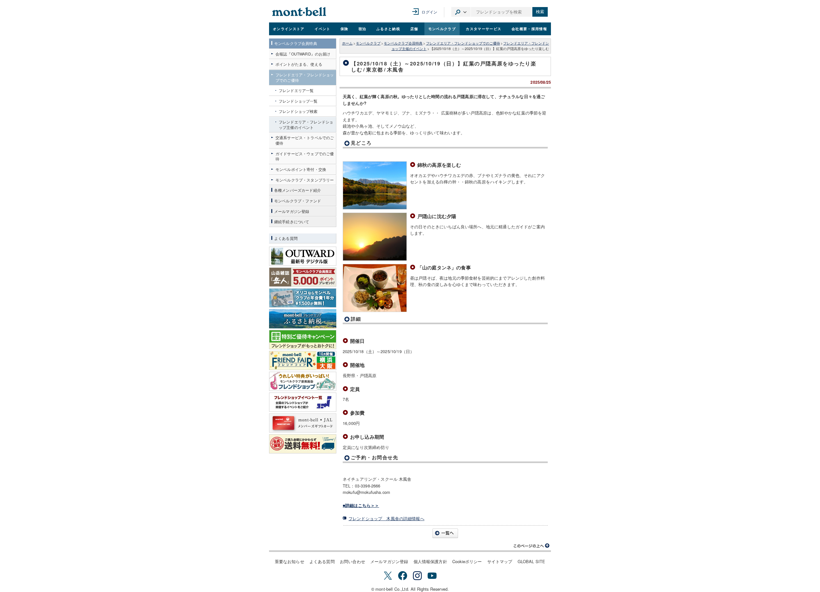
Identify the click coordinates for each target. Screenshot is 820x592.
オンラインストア (289, 28)
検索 (540, 11)
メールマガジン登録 (389, 561)
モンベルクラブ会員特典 (403, 43)
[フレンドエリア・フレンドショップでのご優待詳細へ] (302, 381)
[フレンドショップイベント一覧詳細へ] (302, 402)
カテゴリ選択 (461, 12)
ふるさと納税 (388, 28)
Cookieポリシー (467, 561)
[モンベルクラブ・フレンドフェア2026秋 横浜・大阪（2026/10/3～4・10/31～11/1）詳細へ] (302, 360)
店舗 (414, 28)
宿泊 (362, 28)
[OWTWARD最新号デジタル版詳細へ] (302, 256)
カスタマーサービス (483, 28)
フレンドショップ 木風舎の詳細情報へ (386, 518)
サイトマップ (499, 561)
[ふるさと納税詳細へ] (302, 318)
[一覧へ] (445, 533)
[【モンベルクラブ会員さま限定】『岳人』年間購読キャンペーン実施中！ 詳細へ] (302, 277)
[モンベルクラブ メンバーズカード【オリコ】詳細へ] (302, 298)
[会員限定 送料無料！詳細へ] (302, 443)
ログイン (429, 11)
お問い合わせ (352, 561)
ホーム (347, 43)
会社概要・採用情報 (529, 28)
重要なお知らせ (289, 561)
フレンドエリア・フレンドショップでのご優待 (463, 43)
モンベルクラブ (442, 28)
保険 (344, 28)
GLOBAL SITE (531, 561)
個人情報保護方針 (430, 561)
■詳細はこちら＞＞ (361, 505)
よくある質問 (322, 561)
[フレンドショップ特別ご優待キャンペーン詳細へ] (302, 339)
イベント (322, 28)
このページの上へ (531, 545)
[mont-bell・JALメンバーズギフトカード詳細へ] (302, 423)
